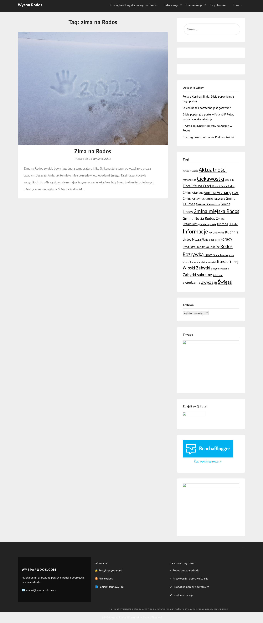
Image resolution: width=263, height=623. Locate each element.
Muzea (196, 239)
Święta (225, 282)
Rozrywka (193, 254)
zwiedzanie (191, 282)
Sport (208, 255)
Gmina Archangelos (221, 192)
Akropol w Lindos (190, 171)
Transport (223, 261)
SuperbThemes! (152, 617)
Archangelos (189, 179)
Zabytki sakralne (197, 274)
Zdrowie (218, 275)
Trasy (235, 262)
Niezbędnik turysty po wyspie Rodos (133, 5)
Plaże (205, 239)
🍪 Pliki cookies (104, 578)
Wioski (189, 268)
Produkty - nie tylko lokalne (201, 247)
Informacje (195, 231)
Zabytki (203, 268)
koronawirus (216, 232)
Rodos (226, 246)
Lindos (187, 239)
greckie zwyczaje (207, 224)
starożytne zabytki (206, 262)
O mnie (237, 5)
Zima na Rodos (92, 151)
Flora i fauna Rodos (223, 186)
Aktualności (213, 169)
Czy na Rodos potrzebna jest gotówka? (207, 108)
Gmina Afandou (193, 193)
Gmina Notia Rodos (199, 218)
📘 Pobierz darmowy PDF (109, 587)
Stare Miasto (220, 255)
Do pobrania (218, 5)
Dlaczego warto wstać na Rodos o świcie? (209, 137)
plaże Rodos (214, 239)
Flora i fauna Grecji (197, 186)
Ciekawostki (210, 178)
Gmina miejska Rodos (216, 211)
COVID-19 (229, 180)
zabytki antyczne (220, 268)
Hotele (233, 224)
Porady (226, 239)
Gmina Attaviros (194, 199)
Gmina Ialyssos (215, 199)
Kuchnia (232, 232)
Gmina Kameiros (208, 204)
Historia (222, 224)
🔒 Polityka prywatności (108, 570)
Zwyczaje (209, 282)
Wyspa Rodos (30, 5)
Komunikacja (194, 5)
